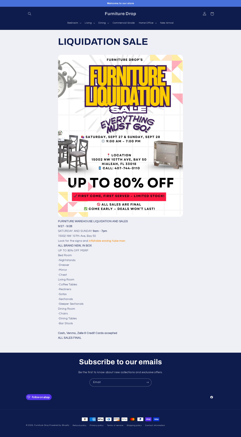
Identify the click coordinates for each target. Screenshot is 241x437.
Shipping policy (134, 425)
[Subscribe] (147, 382)
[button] (29, 14)
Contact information (155, 425)
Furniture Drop (41, 425)
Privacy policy (96, 425)
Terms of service (115, 425)
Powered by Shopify (59, 425)
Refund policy (79, 425)
